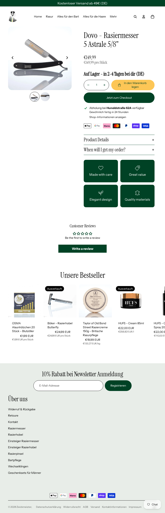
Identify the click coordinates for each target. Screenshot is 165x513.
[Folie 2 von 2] (45, 96)
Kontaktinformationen (114, 506)
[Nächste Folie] (68, 58)
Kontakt (13, 422)
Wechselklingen (18, 466)
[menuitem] (38, 16)
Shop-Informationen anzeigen (107, 117)
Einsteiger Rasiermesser (23, 441)
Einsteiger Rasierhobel (22, 447)
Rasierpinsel (15, 454)
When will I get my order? (105, 150)
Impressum (135, 506)
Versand (95, 506)
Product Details (96, 139)
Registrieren (118, 385)
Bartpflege (14, 460)
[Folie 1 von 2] (34, 96)
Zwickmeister (24, 506)
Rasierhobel (15, 434)
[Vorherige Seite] (11, 58)
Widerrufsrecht (72, 506)
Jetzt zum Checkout (119, 98)
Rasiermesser (17, 428)
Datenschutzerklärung (48, 506)
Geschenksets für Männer (24, 473)
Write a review (82, 249)
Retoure (13, 415)
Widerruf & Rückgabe (21, 409)
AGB (85, 506)
